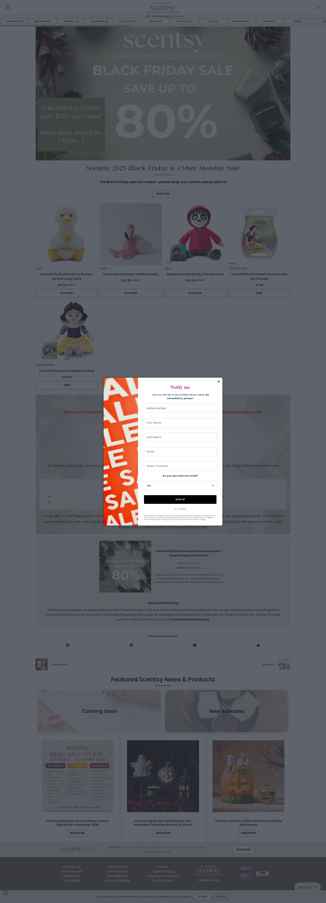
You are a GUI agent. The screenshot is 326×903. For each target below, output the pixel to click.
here (204, 519)
